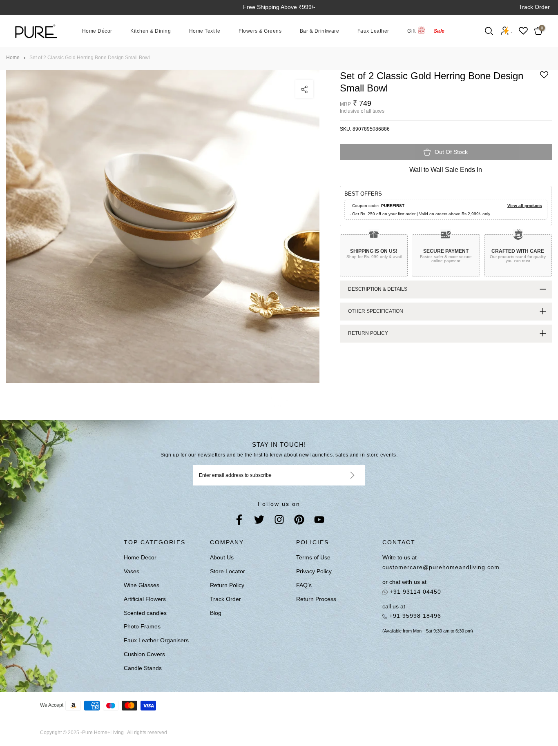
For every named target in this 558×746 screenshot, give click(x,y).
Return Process (316, 599)
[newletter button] (342, 475)
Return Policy (227, 585)
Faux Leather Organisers (156, 640)
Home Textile (205, 30)
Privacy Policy (314, 571)
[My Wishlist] (523, 31)
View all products (524, 205)
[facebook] (239, 521)
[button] (544, 78)
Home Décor (97, 30)
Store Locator (227, 571)
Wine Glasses (141, 585)
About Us (222, 557)
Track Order (534, 7)
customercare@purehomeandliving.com (434, 567)
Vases (131, 571)
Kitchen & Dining (150, 30)
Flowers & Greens (260, 30)
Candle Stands (143, 668)
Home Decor (140, 557)
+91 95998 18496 (414, 615)
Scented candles (145, 613)
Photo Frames (142, 626)
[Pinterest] (299, 521)
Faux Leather (373, 30)
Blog (215, 613)
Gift (411, 30)
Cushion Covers (144, 654)
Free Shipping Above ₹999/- (279, 7)
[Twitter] (259, 521)
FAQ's (304, 585)
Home (13, 57)
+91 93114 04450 (414, 591)
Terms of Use (313, 557)
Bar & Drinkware (319, 30)
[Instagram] (279, 521)
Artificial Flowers (145, 599)
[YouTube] (319, 521)
